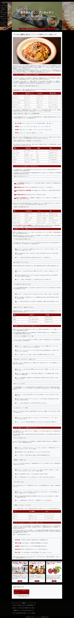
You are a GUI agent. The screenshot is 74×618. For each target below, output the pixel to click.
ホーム (23, 28)
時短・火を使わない (32, 28)
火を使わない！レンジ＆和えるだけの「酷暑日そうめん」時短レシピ (3, 13)
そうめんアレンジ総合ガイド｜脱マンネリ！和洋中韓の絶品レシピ (3, 7)
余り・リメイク (50, 28)
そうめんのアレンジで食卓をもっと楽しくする (21, 591)
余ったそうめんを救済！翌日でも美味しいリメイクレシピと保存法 (3, 24)
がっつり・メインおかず (41, 28)
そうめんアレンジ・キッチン (37, 12)
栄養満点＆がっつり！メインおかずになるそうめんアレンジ (3, 18)
